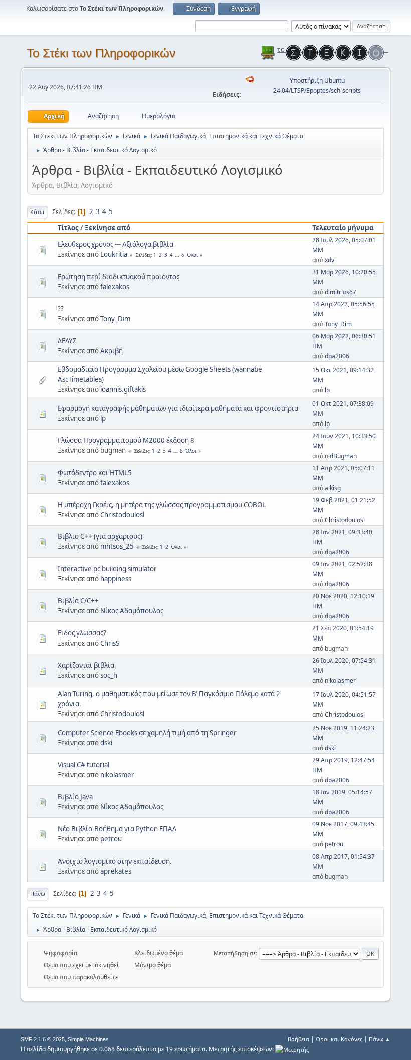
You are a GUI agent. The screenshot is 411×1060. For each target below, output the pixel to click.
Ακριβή (111, 350)
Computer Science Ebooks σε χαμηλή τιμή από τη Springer (147, 732)
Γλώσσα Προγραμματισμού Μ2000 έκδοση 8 (126, 440)
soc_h (108, 675)
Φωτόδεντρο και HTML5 (95, 472)
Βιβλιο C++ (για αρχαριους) (100, 536)
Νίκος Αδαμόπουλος (131, 610)
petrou (111, 838)
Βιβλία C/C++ (78, 600)
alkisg (333, 488)
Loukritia (113, 254)
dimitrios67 (340, 292)
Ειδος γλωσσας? (82, 633)
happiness (115, 578)
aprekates (115, 871)
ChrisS (109, 643)
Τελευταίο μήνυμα (343, 227)
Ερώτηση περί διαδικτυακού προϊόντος (118, 276)
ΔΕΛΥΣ (67, 340)
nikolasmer (340, 680)
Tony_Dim (115, 318)
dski (106, 742)
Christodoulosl (122, 514)
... (178, 254)
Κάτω (37, 212)
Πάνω (37, 893)
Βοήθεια (298, 1039)
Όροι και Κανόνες (339, 1039)
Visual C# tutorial (83, 764)
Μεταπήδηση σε (235, 953)
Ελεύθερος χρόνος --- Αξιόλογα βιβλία (115, 244)
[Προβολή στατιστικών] (292, 1049)
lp (327, 390)
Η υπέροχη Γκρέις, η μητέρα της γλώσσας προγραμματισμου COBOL (162, 504)
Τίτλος (68, 227)
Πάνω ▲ (379, 1039)
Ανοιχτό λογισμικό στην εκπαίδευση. (115, 861)
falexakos (114, 286)
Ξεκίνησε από (107, 227)
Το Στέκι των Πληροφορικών (101, 53)
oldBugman (341, 456)
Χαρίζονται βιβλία (86, 665)
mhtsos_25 (117, 546)
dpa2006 (337, 356)
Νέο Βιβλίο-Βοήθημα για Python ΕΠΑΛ (117, 828)
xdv (329, 260)
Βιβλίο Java (75, 796)
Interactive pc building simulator (107, 568)
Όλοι (192, 254)
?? (61, 308)
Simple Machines (88, 1039)
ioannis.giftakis (123, 389)
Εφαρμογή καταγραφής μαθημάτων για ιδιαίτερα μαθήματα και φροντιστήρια (178, 408)
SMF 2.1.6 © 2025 (43, 1039)
